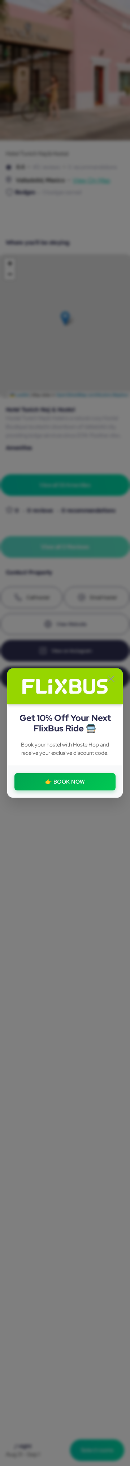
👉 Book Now (65, 781)
